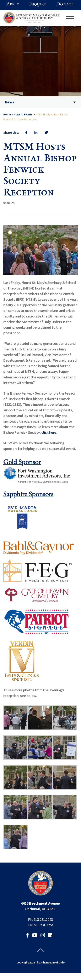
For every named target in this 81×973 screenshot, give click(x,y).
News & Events (23, 114)
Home (7, 114)
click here (48, 432)
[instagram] (43, 935)
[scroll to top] (40, 954)
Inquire (37, 4)
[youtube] (36, 935)
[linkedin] (51, 935)
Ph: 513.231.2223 (40, 919)
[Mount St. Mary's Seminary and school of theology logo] (31, 19)
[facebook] (28, 935)
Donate (65, 4)
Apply (12, 4)
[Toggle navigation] (69, 18)
